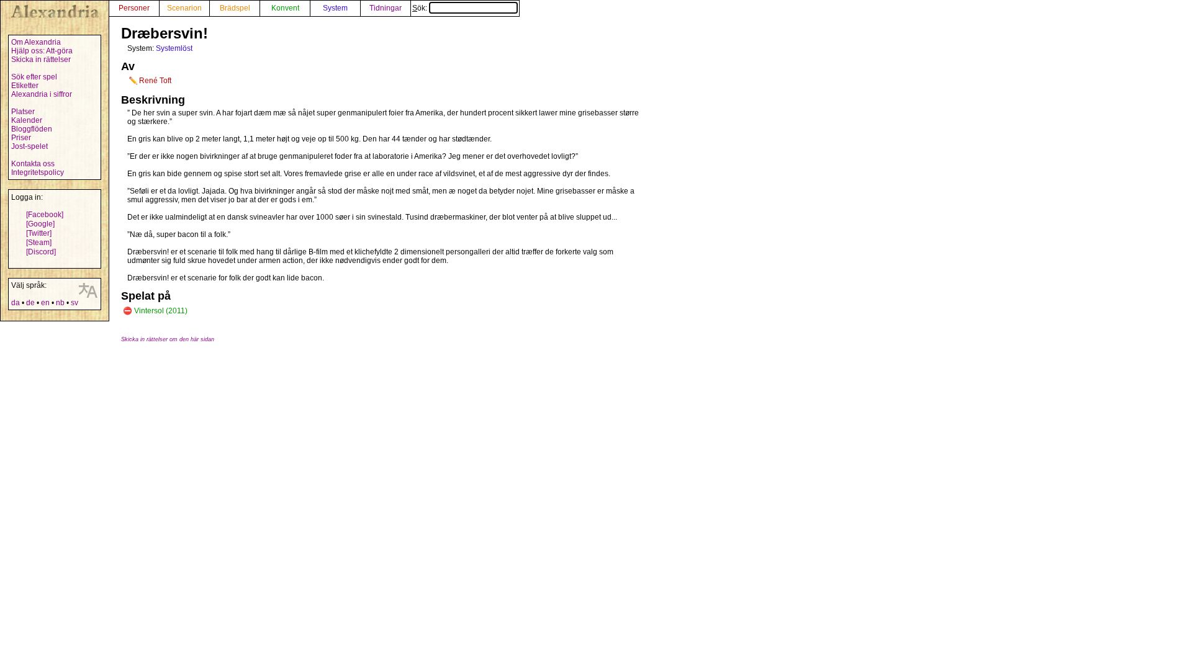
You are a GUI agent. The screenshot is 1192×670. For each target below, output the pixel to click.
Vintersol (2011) (160, 310)
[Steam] (39, 242)
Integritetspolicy (37, 172)
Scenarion (184, 8)
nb (60, 302)
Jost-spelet (29, 146)
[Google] (40, 224)
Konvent (285, 8)
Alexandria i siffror (41, 94)
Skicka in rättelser (41, 59)
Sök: (420, 8)
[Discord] (41, 252)
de (30, 302)
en (45, 302)
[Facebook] (44, 214)
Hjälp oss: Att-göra (42, 51)
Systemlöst (174, 48)
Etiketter (24, 85)
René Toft (155, 80)
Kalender (26, 120)
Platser (23, 111)
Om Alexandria (36, 42)
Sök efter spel (34, 77)
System (335, 8)
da (15, 302)
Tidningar (385, 8)
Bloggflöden (31, 129)
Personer (134, 8)
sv (74, 302)
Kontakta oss (33, 163)
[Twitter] (39, 233)
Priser (21, 137)
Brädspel (235, 8)
